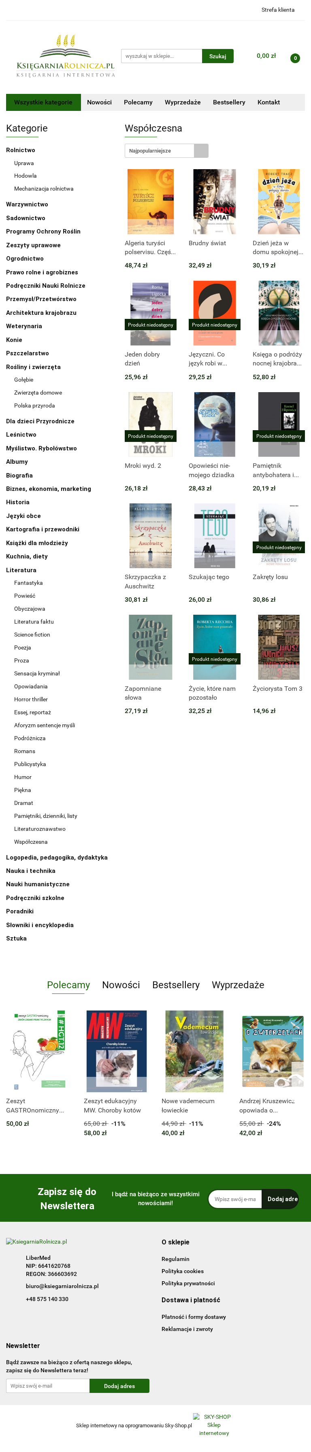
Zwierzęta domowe (38, 392)
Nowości (99, 102)
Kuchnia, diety (27, 556)
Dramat (23, 803)
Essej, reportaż (32, 712)
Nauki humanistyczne (38, 884)
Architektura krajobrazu (41, 312)
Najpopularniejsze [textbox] (150, 151)
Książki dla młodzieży (38, 543)
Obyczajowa (29, 608)
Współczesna (31, 842)
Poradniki (20, 911)
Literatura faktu (34, 621)
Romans (24, 751)
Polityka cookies (183, 1271)
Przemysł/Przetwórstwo (41, 299)
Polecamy (138, 102)
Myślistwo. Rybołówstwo (41, 448)
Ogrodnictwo (25, 258)
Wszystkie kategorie (43, 102)
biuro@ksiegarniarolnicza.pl (62, 1286)
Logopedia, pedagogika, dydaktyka (57, 857)
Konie (14, 340)
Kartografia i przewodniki (43, 529)
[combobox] (167, 151)
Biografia (20, 475)
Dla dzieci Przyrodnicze (40, 421)
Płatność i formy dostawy (194, 1317)
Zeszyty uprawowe (33, 245)
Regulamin (176, 1259)
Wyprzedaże (183, 102)
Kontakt (269, 102)
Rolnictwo (21, 150)
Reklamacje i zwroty (187, 1329)
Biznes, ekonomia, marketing (49, 488)
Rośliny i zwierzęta (34, 367)
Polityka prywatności (188, 1283)
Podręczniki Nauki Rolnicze (45, 285)
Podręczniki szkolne (36, 898)
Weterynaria (24, 326)
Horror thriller (31, 699)
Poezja (22, 647)
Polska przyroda (34, 405)
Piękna (22, 790)
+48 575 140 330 (47, 1299)
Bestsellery (229, 102)
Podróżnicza (30, 738)
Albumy (18, 461)
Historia (18, 502)
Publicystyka (30, 764)
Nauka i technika (31, 871)
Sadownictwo (25, 218)
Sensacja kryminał (37, 673)
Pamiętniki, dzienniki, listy (45, 816)
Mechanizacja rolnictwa (44, 188)
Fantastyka (28, 583)
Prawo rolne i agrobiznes (42, 272)
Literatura (22, 570)
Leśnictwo (21, 434)
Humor (23, 777)
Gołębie (23, 379)
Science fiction (32, 634)
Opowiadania (31, 686)
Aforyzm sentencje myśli (44, 725)
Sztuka (17, 938)
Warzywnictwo (27, 204)
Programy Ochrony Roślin (43, 231)
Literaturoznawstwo (40, 829)
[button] (176, 1242)
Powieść (24, 595)
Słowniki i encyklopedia (40, 925)
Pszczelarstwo (27, 353)
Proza (21, 660)
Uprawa (24, 163)
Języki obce (24, 516)
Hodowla (25, 175)
